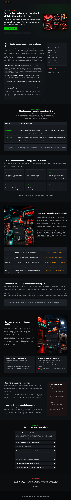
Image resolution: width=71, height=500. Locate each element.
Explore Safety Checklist (10, 28)
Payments (34, 1)
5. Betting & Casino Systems (54, 57)
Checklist (28, 1)
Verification (39, 1)
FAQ (44, 1)
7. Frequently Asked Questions (54, 62)
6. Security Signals (52, 60)
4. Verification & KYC (52, 55)
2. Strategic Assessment (53, 50)
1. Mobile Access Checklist (53, 47)
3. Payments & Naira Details (53, 52)
